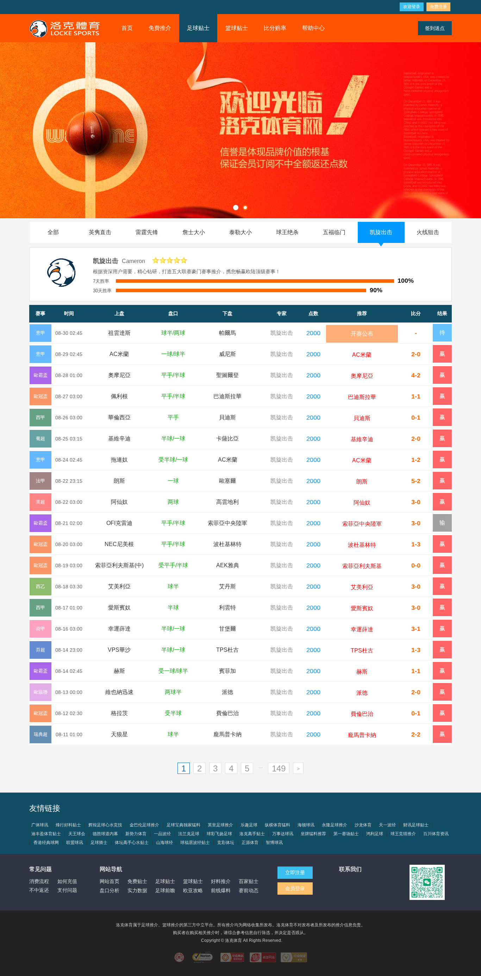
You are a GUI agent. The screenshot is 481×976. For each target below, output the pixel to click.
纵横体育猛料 (277, 824)
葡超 (40, 438)
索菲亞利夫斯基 (362, 566)
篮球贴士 (236, 28)
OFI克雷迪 (119, 523)
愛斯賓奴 (119, 608)
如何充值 (67, 881)
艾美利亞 (119, 586)
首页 (127, 28)
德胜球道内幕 (105, 833)
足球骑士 (98, 842)
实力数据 (137, 890)
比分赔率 (275, 28)
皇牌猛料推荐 (313, 833)
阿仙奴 (119, 502)
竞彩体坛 (225, 842)
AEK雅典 (227, 565)
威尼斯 (227, 354)
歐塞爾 (227, 481)
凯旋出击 (281, 333)
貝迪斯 (227, 417)
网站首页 (109, 881)
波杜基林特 (227, 544)
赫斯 (119, 671)
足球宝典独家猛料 (183, 824)
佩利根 (119, 396)
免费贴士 (137, 881)
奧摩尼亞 (119, 375)
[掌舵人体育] (64, 28)
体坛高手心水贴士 (132, 842)
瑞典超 (41, 734)
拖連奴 (119, 460)
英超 (40, 502)
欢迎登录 (411, 6)
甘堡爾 (227, 629)
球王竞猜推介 (403, 833)
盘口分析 (109, 890)
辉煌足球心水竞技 (105, 824)
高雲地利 (227, 502)
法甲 (40, 480)
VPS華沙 (119, 650)
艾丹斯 (227, 586)
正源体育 (250, 842)
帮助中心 (313, 28)
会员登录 (295, 888)
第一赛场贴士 (346, 833)
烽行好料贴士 (68, 824)
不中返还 (39, 890)
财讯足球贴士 (416, 824)
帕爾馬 (227, 333)
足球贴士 (198, 28)
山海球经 (164, 842)
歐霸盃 (41, 375)
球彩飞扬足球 (219, 833)
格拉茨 (119, 713)
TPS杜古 (227, 650)
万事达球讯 (282, 833)
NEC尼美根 (119, 544)
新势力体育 (135, 833)
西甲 (40, 417)
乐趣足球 (249, 824)
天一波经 (387, 824)
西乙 (40, 586)
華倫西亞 (119, 417)
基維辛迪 (119, 439)
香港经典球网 (46, 842)
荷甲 (40, 628)
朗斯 (119, 481)
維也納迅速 (119, 692)
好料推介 (221, 881)
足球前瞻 (165, 890)
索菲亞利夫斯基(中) (119, 565)
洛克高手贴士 (252, 833)
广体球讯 (39, 824)
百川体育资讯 (436, 833)
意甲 (40, 333)
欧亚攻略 (193, 890)
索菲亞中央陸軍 (227, 523)
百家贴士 (248, 881)
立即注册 (295, 872)
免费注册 (438, 6)
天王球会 (76, 833)
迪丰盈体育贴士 (46, 833)
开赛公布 (362, 334)
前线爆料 (221, 890)
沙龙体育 (363, 824)
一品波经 (162, 833)
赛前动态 (248, 890)
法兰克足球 (188, 833)
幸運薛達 (119, 629)
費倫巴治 (227, 713)
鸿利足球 (374, 833)
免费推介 (160, 28)
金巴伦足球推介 (144, 824)
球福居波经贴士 (195, 842)
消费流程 (39, 881)
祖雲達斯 (119, 333)
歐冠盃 (41, 396)
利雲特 (227, 608)
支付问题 (67, 890)
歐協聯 (41, 692)
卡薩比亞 (227, 439)
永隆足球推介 (334, 824)
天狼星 (119, 734)
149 (279, 768)
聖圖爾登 (227, 375)
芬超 (40, 649)
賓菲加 (227, 671)
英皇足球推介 (220, 824)
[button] (235, 207)
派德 (227, 692)
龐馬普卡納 (227, 734)
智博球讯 (274, 842)
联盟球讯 (74, 842)
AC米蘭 (119, 354)
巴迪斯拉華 (227, 396)
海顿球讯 (306, 824)
